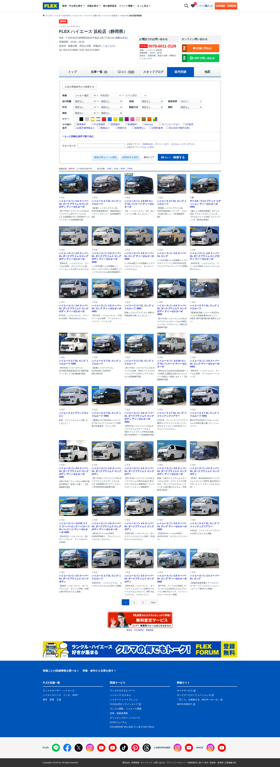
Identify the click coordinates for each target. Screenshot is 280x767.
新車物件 (81, 124)
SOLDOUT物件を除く (180, 128)
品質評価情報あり (86, 128)
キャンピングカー (171, 124)
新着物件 (132, 124)
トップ (72, 71)
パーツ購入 (204, 6)
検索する (173, 157)
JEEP (75, 695)
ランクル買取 (116, 708)
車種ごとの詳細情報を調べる (59, 670)
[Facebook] (67, 748)
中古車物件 (99, 124)
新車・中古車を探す (72, 6)
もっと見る (142, 6)
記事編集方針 (230, 762)
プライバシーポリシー (176, 762)
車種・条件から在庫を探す (98, 670)
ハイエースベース (52, 695)
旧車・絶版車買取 (119, 713)
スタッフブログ (153, 71)
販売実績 (180, 71)
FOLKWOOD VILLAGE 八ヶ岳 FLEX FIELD (132, 727)
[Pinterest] (135, 748)
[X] (79, 748)
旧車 (52, 699)
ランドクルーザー (52, 690)
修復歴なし (140, 128)
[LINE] (56, 748)
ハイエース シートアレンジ (124, 699)
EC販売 (189, 124)
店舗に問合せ (197, 48)
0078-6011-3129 (162, 46)
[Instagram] (90, 748)
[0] (193, 6)
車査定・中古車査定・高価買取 (140, 630)
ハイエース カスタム (120, 695)
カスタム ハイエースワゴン (183, 144)
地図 (207, 71)
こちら (110, 46)
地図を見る (121, 37)
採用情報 (135, 762)
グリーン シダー (162, 144)
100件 (130, 169)
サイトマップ (146, 762)
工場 (58, 699)
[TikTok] (124, 748)
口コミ (126, 71)
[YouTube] (101, 748)
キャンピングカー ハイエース (125, 717)
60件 (123, 169)
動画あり (105, 128)
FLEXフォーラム (118, 722)
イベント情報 (126, 6)
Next (153, 602)
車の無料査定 (110, 6)
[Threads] (147, 748)
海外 (45, 699)
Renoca (149, 124)
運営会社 (126, 762)
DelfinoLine (148, 144)
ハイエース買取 (134, 708)
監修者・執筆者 (216, 762)
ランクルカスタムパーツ (122, 690)
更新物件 (115, 124)
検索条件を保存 (130, 157)
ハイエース (69, 690)
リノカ (66, 695)
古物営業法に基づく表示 (198, 762)
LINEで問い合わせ (199, 58)
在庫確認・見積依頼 (226, 6)
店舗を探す (93, 6)
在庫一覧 (99, 71)
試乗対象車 (157, 128)
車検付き (122, 128)
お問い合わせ (159, 762)
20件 (109, 169)
